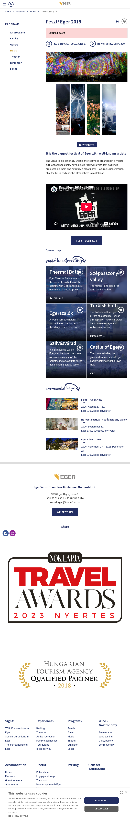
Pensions (10, 776)
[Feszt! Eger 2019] (86, 67)
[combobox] (121, 792)
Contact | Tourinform (96, 767)
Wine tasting (106, 736)
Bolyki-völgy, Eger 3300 (111, 43)
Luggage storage (45, 776)
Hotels (9, 772)
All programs (17, 32)
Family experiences (47, 740)
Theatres (41, 732)
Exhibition (16, 62)
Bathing (40, 728)
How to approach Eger (48, 784)
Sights (10, 721)
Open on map (53, 250)
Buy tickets (86, 145)
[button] (44, 816)
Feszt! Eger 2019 (86, 240)
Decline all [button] (101, 808)
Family (14, 38)
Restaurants (105, 732)
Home (8, 12)
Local (13, 68)
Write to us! (65, 512)
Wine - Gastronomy (108, 723)
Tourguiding (42, 744)
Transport (41, 780)
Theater (15, 56)
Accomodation (15, 765)
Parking (73, 765)
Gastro (14, 44)
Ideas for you (43, 748)
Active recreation (45, 736)
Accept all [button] (101, 800)
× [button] (126, 792)
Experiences (45, 721)
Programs (20, 12)
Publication (42, 772)
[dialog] (65, 804)
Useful (41, 765)
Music (33, 12)
